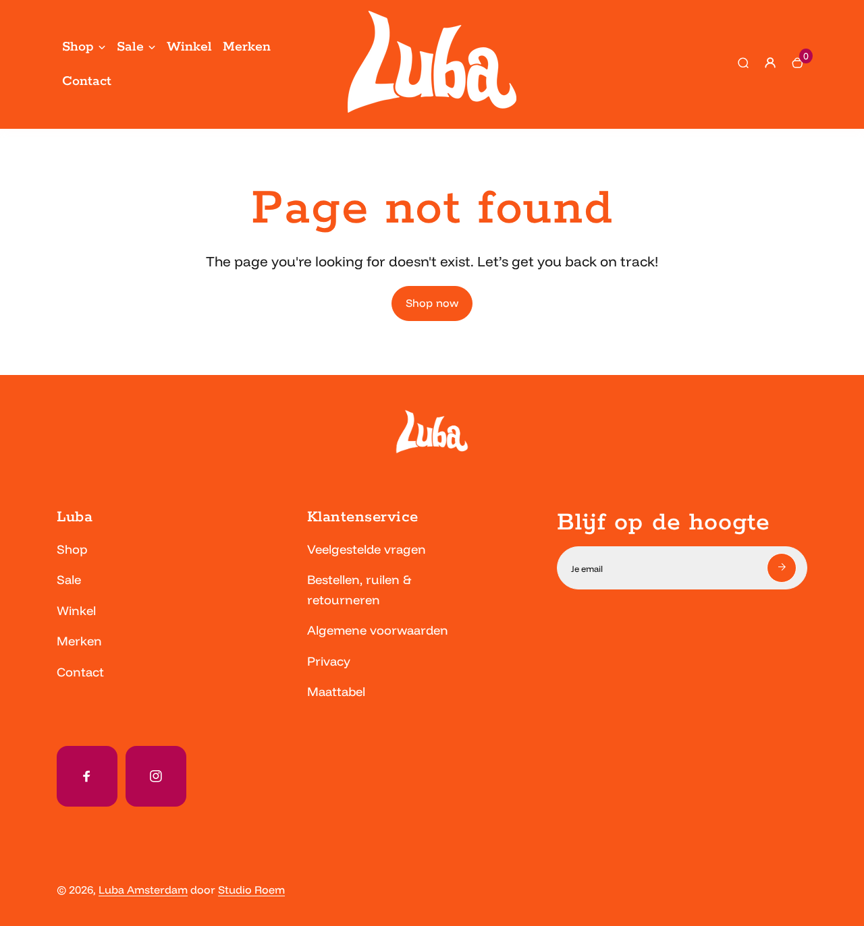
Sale (130, 46)
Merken (247, 46)
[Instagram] (156, 776)
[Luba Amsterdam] (432, 108)
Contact (86, 81)
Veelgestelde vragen (366, 549)
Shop (78, 46)
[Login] (770, 63)
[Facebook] (87, 776)
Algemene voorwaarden (377, 630)
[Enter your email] (781, 568)
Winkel (189, 46)
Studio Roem (251, 889)
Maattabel (336, 691)
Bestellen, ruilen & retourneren (359, 589)
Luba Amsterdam (143, 889)
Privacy (328, 661)
